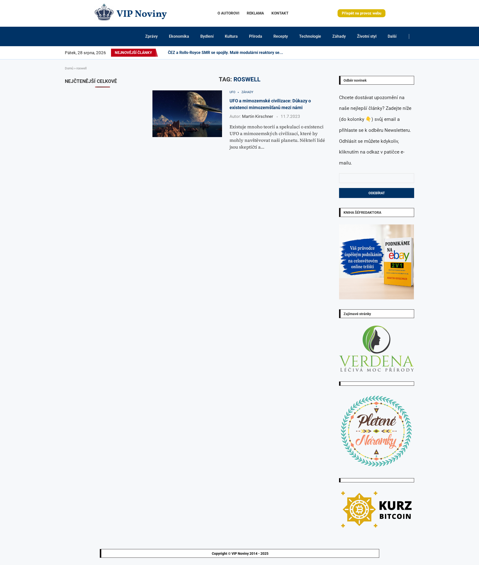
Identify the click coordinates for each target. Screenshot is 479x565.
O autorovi (228, 13)
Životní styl (366, 36)
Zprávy (151, 36)
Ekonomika (179, 36)
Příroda (255, 36)
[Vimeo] (403, 52)
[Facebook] (361, 52)
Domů (69, 68)
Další (392, 36)
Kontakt (279, 13)
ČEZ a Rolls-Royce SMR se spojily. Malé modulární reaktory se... (225, 52)
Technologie (310, 36)
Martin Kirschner (257, 116)
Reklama (255, 13)
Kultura (231, 36)
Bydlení (207, 36)
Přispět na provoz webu (361, 13)
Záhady (339, 36)
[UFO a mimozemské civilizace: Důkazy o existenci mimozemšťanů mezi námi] (187, 113)
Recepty (280, 36)
